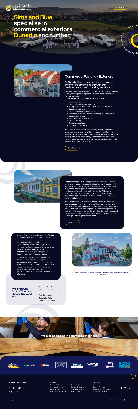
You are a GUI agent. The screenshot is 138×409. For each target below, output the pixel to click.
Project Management (78, 387)
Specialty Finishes (77, 385)
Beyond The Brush (99, 387)
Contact (21, 400)
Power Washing (76, 391)
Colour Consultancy (77, 389)
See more (69, 341)
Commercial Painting (57, 385)
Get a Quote (72, 148)
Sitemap (16, 400)
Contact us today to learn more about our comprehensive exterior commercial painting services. (102, 273)
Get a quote (120, 7)
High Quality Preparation (58, 391)
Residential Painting (56, 387)
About (95, 385)
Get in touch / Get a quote (102, 389)
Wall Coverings (54, 389)
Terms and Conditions (100, 391)
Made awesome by (120, 400)
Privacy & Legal (10, 400)
